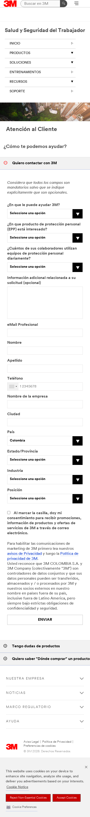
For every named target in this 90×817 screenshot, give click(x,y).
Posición (14, 490)
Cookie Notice (17, 787)
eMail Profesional (22, 325)
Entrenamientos (25, 72)
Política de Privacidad (56, 741)
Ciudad (13, 414)
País (11, 432)
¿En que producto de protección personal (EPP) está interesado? (43, 227)
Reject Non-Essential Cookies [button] (28, 797)
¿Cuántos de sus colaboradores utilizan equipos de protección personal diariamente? (42, 254)
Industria (15, 471)
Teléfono (15, 379)
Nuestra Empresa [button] (25, 679)
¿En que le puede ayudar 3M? (33, 205)
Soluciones (20, 63)
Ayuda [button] (13, 721)
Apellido (14, 361)
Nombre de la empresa (27, 396)
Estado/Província (22, 451)
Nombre (14, 343)
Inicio (15, 43)
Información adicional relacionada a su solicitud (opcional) (41, 280)
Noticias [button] (16, 693)
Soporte (17, 91)
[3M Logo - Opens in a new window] (10, 3)
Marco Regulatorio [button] (28, 707)
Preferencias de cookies (40, 745)
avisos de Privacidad (24, 554)
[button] (21, 807)
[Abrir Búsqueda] (76, 4)
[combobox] (12, 386)
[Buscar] (63, 3)
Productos (20, 53)
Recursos (18, 82)
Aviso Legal (31, 741)
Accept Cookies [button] (67, 797)
